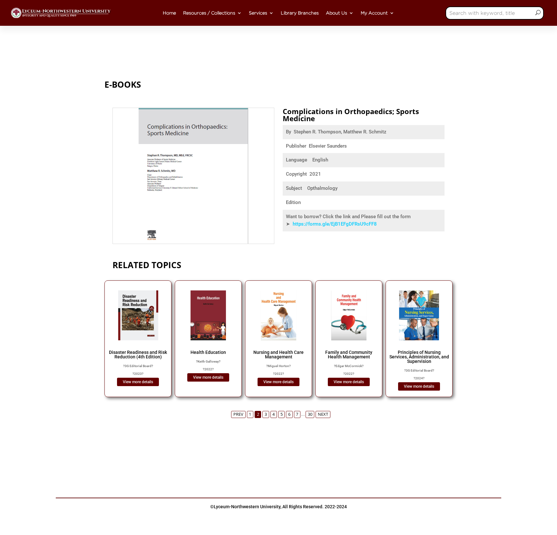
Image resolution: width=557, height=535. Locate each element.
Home (169, 13)
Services (258, 13)
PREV (238, 414)
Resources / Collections (209, 13)
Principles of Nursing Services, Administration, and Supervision (419, 357)
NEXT (323, 414)
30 (310, 414)
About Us (336, 13)
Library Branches (300, 13)
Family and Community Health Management (348, 354)
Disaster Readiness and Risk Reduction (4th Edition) (138, 354)
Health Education (208, 352)
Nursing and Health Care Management (278, 354)
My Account (374, 13)
